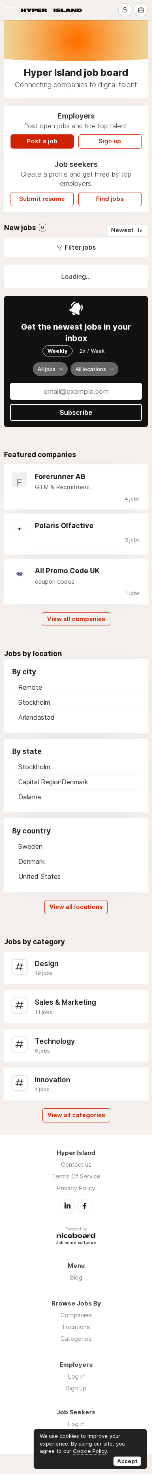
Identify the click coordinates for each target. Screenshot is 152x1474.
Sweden (30, 846)
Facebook (85, 1206)
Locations (76, 1327)
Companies (76, 1315)
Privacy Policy (76, 1188)
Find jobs (110, 199)
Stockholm (34, 702)
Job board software (76, 1243)
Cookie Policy (90, 1451)
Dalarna (29, 797)
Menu (11, 10)
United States (39, 876)
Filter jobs (80, 247)
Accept (127, 1461)
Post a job (42, 141)
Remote (30, 687)
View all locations (76, 907)
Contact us (76, 1164)
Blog (76, 1277)
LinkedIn (67, 1206)
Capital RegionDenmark (53, 782)
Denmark (31, 861)
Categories (76, 1338)
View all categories (76, 1115)
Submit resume (42, 199)
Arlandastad (36, 717)
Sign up (109, 141)
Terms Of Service (76, 1176)
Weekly (57, 350)
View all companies (76, 619)
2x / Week (92, 350)
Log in (76, 1376)
